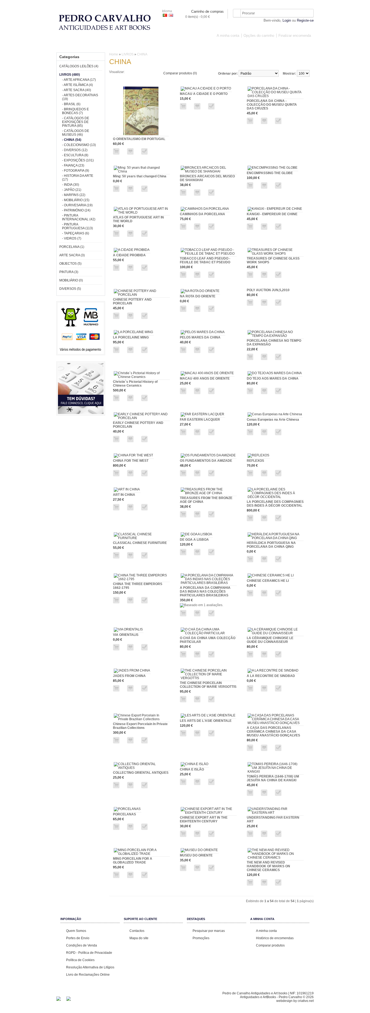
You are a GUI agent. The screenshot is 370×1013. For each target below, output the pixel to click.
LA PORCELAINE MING (131, 337)
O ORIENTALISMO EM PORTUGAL (139, 139)
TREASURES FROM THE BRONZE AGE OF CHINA (206, 500)
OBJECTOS (206, 45)
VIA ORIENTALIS (125, 635)
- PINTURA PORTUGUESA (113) (77, 226)
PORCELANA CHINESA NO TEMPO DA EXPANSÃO (274, 342)
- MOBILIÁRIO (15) (75, 200)
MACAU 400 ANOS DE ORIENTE (205, 378)
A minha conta (228, 36)
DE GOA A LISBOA (194, 540)
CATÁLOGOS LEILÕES (95, 45)
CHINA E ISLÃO (192, 769)
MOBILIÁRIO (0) (71, 280)
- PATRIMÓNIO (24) (76, 210)
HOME (65, 45)
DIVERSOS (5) (70, 289)
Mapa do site (138, 938)
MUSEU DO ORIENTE (196, 855)
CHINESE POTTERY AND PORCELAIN (132, 301)
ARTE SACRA (179, 45)
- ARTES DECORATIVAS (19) (80, 97)
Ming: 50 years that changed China (139, 176)
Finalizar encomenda (294, 36)
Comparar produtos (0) (180, 73)
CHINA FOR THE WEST (130, 461)
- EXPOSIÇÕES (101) (78, 160)
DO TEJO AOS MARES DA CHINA (272, 378)
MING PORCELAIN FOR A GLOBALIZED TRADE (132, 860)
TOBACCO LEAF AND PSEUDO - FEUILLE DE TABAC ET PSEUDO (205, 260)
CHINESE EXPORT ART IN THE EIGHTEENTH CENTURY (204, 819)
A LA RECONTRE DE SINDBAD (271, 676)
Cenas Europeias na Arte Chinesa (273, 419)
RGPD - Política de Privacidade (89, 953)
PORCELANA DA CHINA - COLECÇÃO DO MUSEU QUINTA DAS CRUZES (272, 104)
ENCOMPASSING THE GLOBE (270, 173)
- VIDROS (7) (71, 238)
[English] (171, 15)
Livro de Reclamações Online (88, 975)
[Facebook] (58, 1000)
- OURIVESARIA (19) (77, 205)
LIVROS (126, 45)
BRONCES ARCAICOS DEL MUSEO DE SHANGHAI (207, 178)
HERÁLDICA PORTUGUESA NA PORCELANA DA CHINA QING (271, 545)
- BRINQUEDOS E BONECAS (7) (75, 111)
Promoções (201, 938)
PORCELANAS (124, 814)
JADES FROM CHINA (129, 676)
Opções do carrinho (259, 36)
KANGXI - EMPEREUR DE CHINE (272, 214)
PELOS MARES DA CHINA (200, 337)
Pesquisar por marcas (209, 931)
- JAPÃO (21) (71, 190)
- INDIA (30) (70, 185)
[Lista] (139, 72)
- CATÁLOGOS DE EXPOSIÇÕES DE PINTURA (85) (75, 122)
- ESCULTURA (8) (75, 155)
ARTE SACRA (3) (72, 255)
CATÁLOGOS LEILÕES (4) (78, 66)
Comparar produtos (270, 945)
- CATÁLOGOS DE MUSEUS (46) (75, 133)
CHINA (142, 54)
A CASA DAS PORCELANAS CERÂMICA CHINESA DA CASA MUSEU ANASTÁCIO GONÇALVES (273, 731)
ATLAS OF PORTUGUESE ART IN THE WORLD (138, 219)
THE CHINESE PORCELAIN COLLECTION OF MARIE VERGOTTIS (208, 685)
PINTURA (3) (68, 272)
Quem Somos (76, 931)
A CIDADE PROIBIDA (129, 255)
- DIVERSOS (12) (74, 150)
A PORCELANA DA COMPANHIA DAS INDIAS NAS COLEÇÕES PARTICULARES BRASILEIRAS (205, 591)
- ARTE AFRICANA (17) (79, 80)
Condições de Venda (81, 945)
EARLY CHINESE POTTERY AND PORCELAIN (138, 425)
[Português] (165, 15)
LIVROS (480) (69, 75)
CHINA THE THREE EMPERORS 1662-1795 (137, 586)
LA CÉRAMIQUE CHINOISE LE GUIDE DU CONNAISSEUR (270, 640)
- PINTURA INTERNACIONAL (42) (78, 217)
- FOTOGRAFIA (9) (75, 170)
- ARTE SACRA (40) (76, 90)
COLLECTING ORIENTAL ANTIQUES (140, 773)
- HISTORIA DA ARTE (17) (77, 177)
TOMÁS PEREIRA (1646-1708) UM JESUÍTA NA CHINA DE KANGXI (273, 778)
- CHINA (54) (71, 140)
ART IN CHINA (124, 495)
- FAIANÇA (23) (73, 165)
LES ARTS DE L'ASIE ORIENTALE (206, 721)
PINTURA (230, 45)
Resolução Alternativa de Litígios (90, 967)
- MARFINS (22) (73, 195)
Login (287, 20)
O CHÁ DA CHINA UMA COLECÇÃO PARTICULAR (207, 640)
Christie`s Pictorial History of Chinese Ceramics (135, 383)
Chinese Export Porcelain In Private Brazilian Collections (140, 726)
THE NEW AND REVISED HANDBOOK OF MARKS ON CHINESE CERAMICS (268, 866)
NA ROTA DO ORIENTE (197, 296)
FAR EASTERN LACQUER (200, 419)
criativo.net (306, 1001)
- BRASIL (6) (71, 104)
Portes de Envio (77, 938)
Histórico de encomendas (275, 938)
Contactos (136, 931)
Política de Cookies (80, 960)
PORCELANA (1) (71, 247)
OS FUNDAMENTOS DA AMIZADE (206, 461)
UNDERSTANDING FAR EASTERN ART (273, 819)
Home (113, 54)
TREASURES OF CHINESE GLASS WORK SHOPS (273, 260)
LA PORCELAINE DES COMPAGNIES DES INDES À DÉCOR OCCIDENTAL (275, 503)
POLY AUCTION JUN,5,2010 (268, 290)
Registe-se (305, 20)
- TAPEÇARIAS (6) (75, 233)
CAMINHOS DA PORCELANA (202, 214)
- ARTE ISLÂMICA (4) (77, 85)
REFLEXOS (255, 461)
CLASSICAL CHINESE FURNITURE (140, 543)
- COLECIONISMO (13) (79, 145)
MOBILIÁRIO (255, 45)
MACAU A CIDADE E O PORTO (204, 94)
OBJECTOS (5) (70, 263)
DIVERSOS (281, 45)
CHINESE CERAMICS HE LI (268, 581)
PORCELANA (151, 45)
